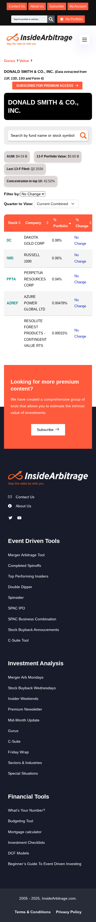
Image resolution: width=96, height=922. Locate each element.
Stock (12, 223)
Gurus (13, 731)
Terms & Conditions (33, 912)
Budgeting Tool (20, 821)
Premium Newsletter (25, 709)
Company (33, 223)
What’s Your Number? (26, 810)
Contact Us (25, 497)
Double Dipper (20, 587)
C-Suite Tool (18, 640)
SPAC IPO (16, 608)
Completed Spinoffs (24, 565)
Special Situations (23, 773)
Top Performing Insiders (28, 576)
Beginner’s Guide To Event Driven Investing (44, 864)
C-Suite (14, 741)
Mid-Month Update (23, 720)
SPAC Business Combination (32, 619)
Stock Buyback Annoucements (33, 630)
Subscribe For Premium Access (45, 86)
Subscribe (46, 429)
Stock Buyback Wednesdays (32, 688)
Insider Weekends (23, 698)
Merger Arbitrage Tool (26, 555)
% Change (82, 223)
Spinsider (16, 597)
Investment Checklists (26, 842)
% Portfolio (60, 223)
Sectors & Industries (25, 763)
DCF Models (18, 853)
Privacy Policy (69, 912)
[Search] (51, 19)
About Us (23, 506)
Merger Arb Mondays (25, 677)
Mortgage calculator (25, 832)
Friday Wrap (18, 752)
